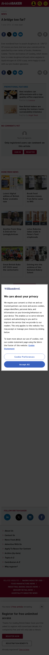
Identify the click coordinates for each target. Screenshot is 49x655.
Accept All (24, 364)
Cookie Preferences (24, 356)
